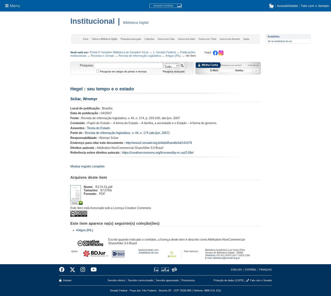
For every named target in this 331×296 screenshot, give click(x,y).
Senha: (239, 70)
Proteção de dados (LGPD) (228, 280)
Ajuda (246, 38)
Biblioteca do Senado (126, 52)
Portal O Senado (100, 52)
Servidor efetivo (116, 280)
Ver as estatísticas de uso (280, 41)
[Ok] (256, 70)
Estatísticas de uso (148, 252)
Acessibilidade (287, 6)
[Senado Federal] (165, 6)
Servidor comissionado (140, 280)
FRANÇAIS (265, 269)
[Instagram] (83, 270)
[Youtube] (92, 270)
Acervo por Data (166, 38)
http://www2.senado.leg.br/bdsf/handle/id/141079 (159, 142)
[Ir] (182, 65)
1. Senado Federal (164, 52)
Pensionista (188, 280)
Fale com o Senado (315, 6)
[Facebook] (63, 270)
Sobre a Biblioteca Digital (104, 38)
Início (85, 38)
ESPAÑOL (250, 269)
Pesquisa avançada (130, 38)
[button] (272, 5)
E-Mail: (214, 70)
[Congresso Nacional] (165, 269)
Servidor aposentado (167, 280)
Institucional (92, 21)
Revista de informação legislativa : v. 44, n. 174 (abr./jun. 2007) (127, 132)
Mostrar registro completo (87, 166)
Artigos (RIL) (173, 55)
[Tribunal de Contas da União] (173, 269)
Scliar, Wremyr (83, 99)
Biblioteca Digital (135, 23)
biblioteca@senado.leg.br (226, 258)
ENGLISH (236, 269)
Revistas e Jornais (102, 55)
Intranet (66, 280)
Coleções (149, 38)
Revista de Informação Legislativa (140, 55)
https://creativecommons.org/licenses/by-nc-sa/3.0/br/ (158, 152)
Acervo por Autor (186, 38)
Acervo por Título (207, 38)
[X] (72, 270)
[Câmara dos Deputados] (157, 269)
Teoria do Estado (98, 128)
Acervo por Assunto (230, 38)
